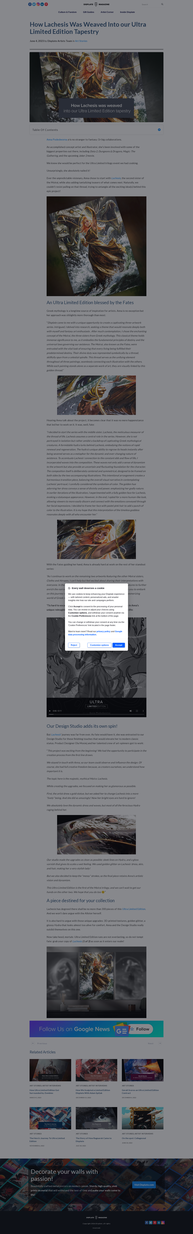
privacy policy (103, 631)
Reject (74, 645)
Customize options (99, 645)
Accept (118, 645)
